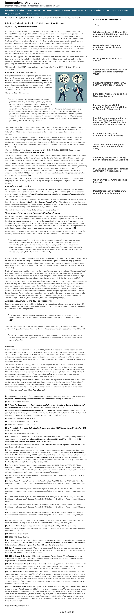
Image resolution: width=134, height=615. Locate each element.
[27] (74, 372)
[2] (71, 43)
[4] (48, 85)
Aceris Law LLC (39, 390)
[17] (12, 268)
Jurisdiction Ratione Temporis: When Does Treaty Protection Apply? (108, 146)
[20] (55, 306)
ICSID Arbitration (22, 606)
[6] (52, 142)
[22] (11, 320)
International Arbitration (23, 2)
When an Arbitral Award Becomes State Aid (110, 181)
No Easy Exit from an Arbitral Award (107, 59)
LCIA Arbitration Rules (17, 587)
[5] (41, 121)
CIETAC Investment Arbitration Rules (23, 564)
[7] (15, 147)
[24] (18, 367)
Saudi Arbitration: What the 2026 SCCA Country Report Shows (109, 84)
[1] (58, 39)
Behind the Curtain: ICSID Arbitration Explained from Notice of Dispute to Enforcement (110, 107)
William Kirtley (26, 390)
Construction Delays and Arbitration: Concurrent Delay (108, 134)
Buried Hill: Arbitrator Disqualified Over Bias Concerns (110, 95)
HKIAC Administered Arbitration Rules (23, 572)
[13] (32, 197)
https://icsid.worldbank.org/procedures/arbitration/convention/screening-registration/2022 (40, 399)
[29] (55, 377)
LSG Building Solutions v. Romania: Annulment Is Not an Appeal (110, 169)
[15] (74, 228)
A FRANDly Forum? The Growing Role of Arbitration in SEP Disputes (110, 158)
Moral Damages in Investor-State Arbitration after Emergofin (109, 192)
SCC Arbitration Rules (17, 556)
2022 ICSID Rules (37, 152)
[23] (21, 340)
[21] (70, 306)
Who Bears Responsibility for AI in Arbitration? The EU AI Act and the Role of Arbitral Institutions (110, 34)
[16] (49, 252)
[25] (20, 369)
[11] (42, 192)
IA (73, 612)
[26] (67, 369)
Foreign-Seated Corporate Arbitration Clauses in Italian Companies (107, 47)
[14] (44, 204)
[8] (52, 158)
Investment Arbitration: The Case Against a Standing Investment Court (110, 71)
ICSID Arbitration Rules (37, 80)
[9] (82, 160)
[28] (50, 374)
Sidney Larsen (14, 390)
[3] (6, 80)
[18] (78, 278)
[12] (68, 192)
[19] (63, 298)
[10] (29, 175)
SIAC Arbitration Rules (17, 548)
